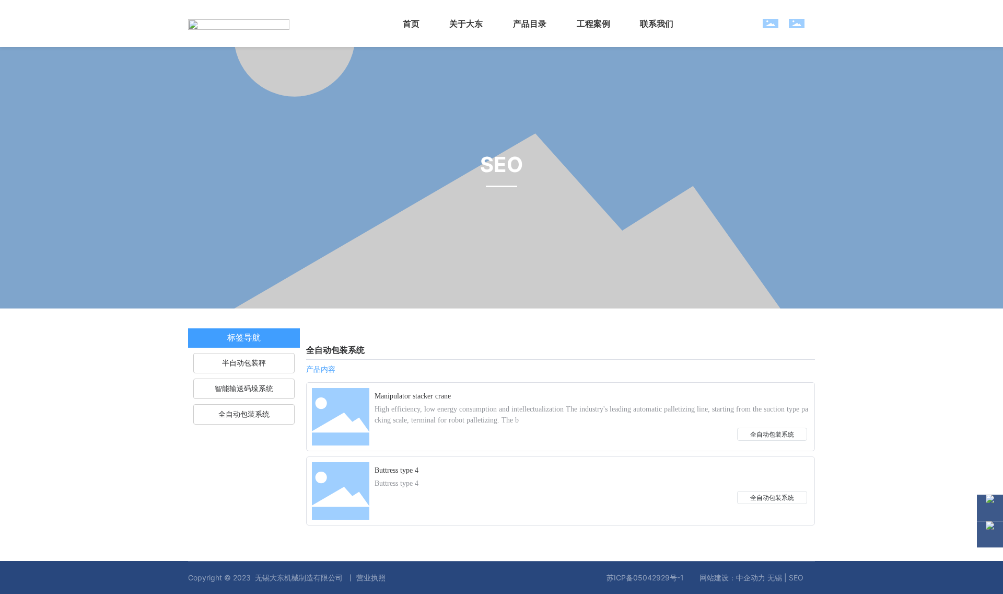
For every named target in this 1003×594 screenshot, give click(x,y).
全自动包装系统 (772, 434)
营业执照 (371, 577)
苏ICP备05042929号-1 (645, 577)
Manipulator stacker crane (413, 396)
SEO (796, 577)
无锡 (774, 577)
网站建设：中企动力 (732, 577)
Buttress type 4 (396, 470)
